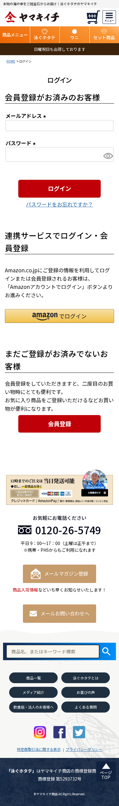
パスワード (21, 143)
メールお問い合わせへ (65, 613)
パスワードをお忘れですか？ (59, 204)
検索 (106, 651)
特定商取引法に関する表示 (39, 749)
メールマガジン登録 (66, 573)
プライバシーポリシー (84, 749)
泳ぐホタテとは (86, 677)
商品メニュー (15, 35)
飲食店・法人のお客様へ (33, 707)
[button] (59, 316)
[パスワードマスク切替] (107, 155)
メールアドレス (26, 115)
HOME (10, 61)
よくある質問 (86, 707)
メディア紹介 (33, 692)
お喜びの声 (86, 692)
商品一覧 (33, 677)
